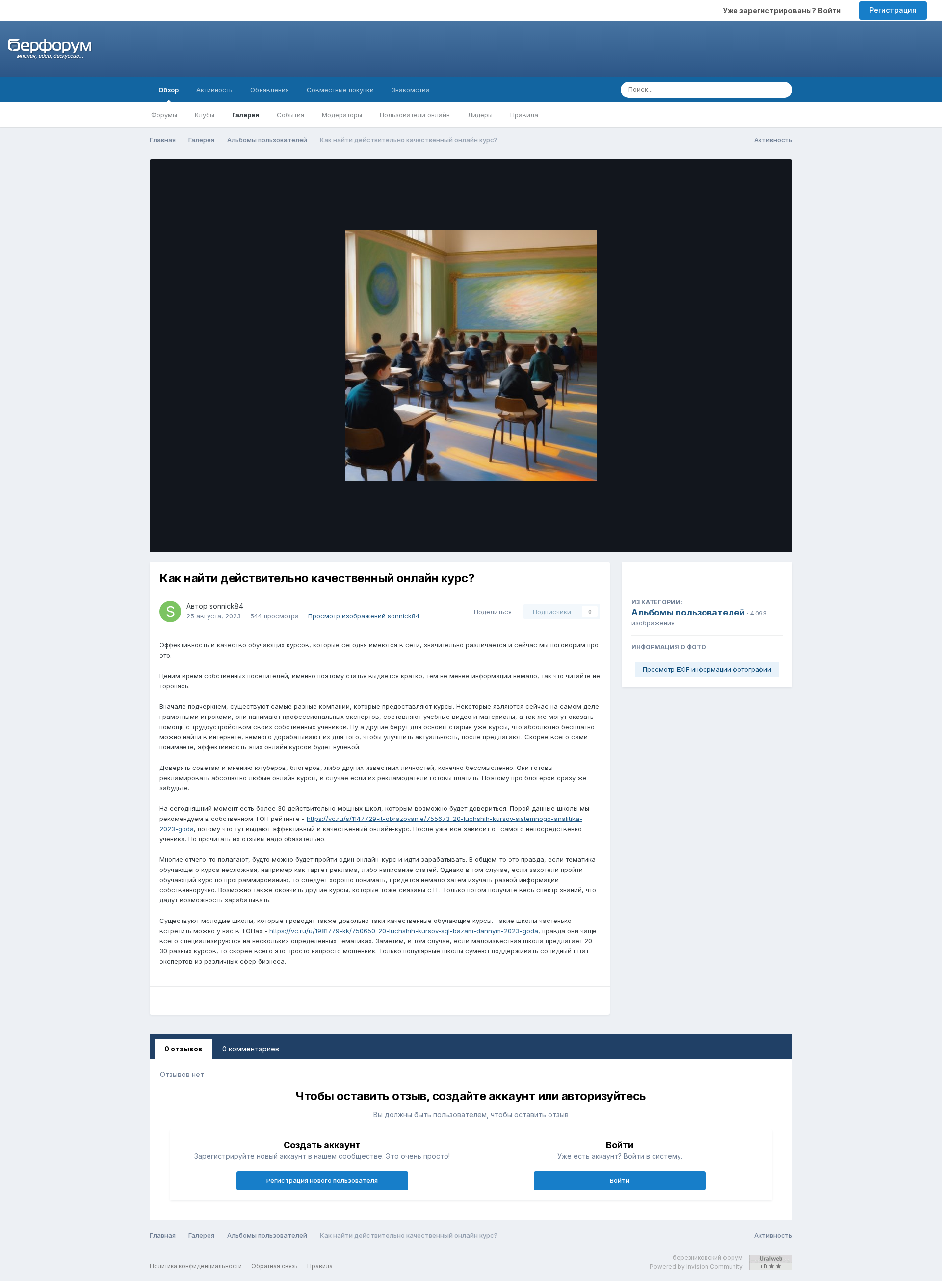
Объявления (269, 90)
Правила (524, 115)
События (290, 115)
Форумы (164, 115)
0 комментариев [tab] (250, 1049)
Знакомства (411, 90)
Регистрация (892, 10)
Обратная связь (274, 1266)
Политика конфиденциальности (196, 1266)
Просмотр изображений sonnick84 (363, 616)
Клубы (204, 115)
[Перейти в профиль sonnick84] (170, 611)
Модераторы (342, 115)
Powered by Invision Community (696, 1266)
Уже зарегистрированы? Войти (783, 10)
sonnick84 (226, 606)
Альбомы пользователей (688, 612)
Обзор (168, 90)
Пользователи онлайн (415, 115)
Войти (619, 1180)
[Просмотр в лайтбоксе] (471, 355)
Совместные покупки (340, 90)
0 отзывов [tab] (183, 1049)
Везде (749, 89)
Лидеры (480, 115)
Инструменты (748, 534)
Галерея (245, 115)
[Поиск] (782, 90)
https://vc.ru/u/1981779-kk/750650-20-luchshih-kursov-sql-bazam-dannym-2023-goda (403, 931)
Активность (214, 90)
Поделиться (491, 611)
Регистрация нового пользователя (322, 1180)
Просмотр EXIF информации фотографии (707, 669)
